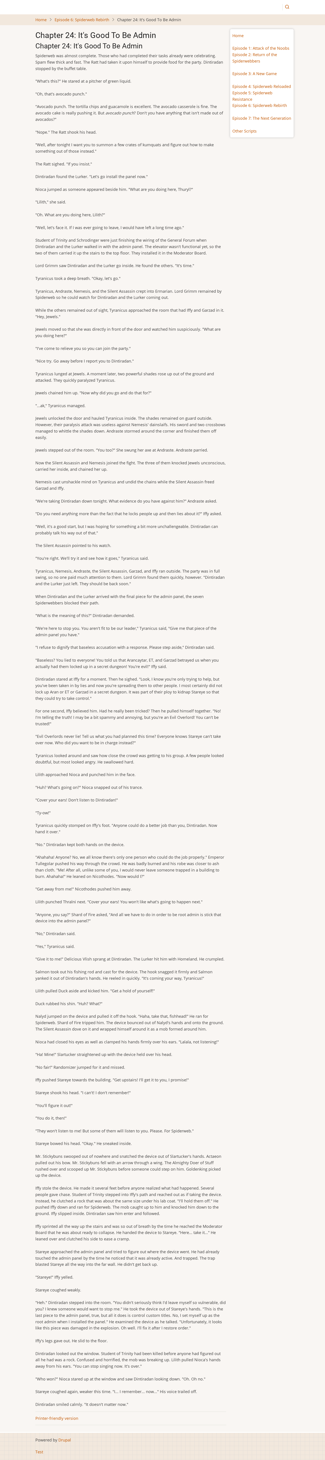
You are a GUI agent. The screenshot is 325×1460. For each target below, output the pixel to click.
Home (41, 19)
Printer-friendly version (56, 1418)
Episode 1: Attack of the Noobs (260, 48)
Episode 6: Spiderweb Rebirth (82, 19)
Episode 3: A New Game (254, 73)
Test (39, 1451)
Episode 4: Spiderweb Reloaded (261, 86)
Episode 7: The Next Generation (261, 118)
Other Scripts (244, 131)
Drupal (64, 1440)
